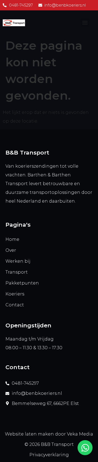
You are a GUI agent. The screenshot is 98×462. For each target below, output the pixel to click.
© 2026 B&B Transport (49, 444)
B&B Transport (27, 152)
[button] (84, 22)
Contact (14, 304)
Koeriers (14, 294)
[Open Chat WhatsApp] (85, 447)
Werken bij (17, 261)
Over (10, 250)
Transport (16, 272)
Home (12, 239)
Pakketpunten (22, 283)
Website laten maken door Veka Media (49, 434)
